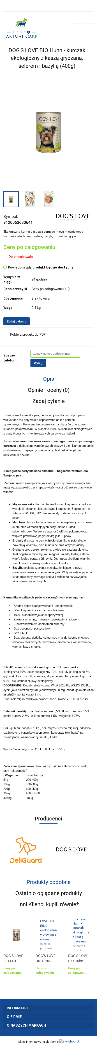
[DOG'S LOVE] (72, 216)
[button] (48, 1008)
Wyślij (38, 363)
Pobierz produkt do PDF (28, 334)
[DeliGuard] (25, 850)
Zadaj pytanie (16, 321)
